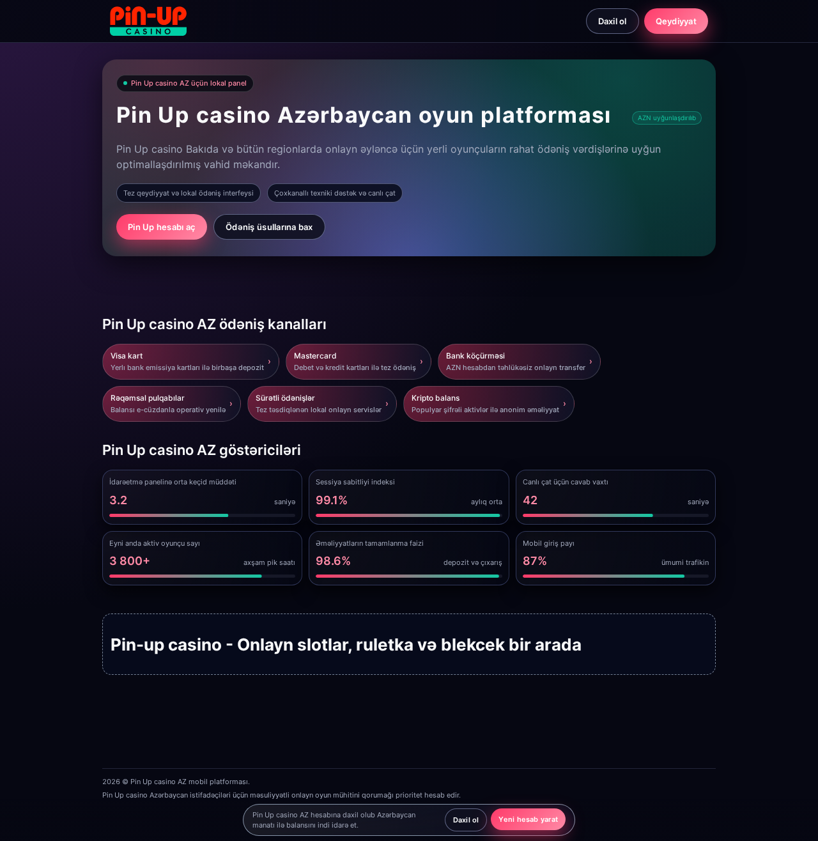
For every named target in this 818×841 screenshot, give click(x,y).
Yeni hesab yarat (528, 819)
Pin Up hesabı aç (162, 227)
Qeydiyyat (676, 21)
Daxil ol (612, 21)
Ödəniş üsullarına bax (269, 227)
